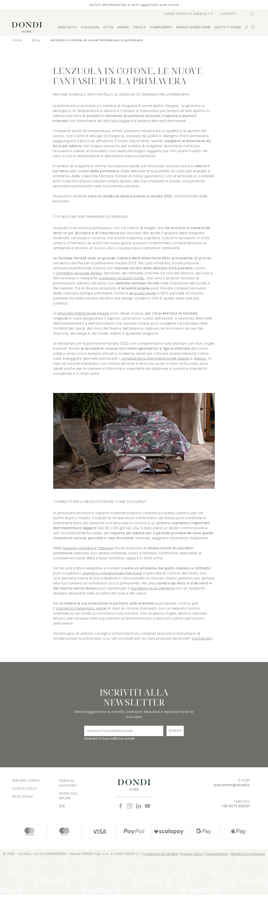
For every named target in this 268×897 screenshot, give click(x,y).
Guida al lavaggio (68, 783)
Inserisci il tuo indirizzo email (109, 738)
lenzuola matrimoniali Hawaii (83, 313)
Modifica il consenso (248, 854)
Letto (108, 27)
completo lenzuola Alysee (79, 273)
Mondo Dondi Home (194, 27)
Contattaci (201, 638)
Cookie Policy (217, 854)
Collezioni (90, 27)
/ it (188, 14)
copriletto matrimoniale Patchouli (112, 573)
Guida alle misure (68, 796)
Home (17, 40)
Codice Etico (24, 788)
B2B (62, 806)
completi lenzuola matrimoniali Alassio (155, 358)
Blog (36, 40)
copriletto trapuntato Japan (81, 608)
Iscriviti (175, 730)
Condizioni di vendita (160, 854)
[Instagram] (129, 805)
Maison (200, 358)
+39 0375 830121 (236, 806)
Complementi (161, 27)
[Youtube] (147, 805)
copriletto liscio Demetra (152, 588)
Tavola (139, 27)
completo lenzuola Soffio (121, 278)
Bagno (123, 27)
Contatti (228, 14)
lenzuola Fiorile (143, 293)
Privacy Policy (192, 854)
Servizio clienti (26, 780)
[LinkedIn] (138, 805)
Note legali (22, 796)
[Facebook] (120, 805)
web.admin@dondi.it (232, 785)
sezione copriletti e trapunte (88, 548)
